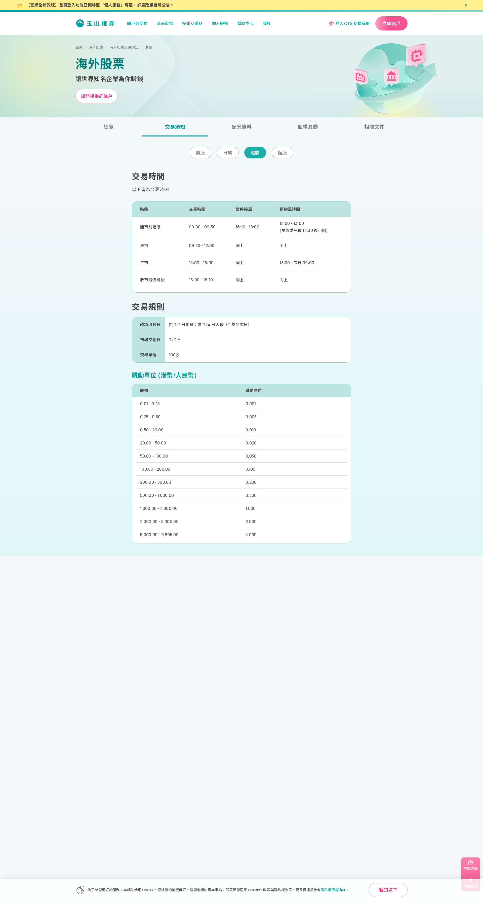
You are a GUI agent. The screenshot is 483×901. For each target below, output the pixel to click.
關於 (267, 23)
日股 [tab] (227, 153)
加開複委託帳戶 (96, 96)
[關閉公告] (466, 5)
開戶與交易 (137, 23)
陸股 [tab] (282, 153)
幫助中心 (245, 23)
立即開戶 (391, 23)
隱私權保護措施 (333, 889)
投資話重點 (192, 23)
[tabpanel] (241, 147)
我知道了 (388, 890)
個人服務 (220, 23)
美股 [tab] (200, 153)
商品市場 (165, 23)
